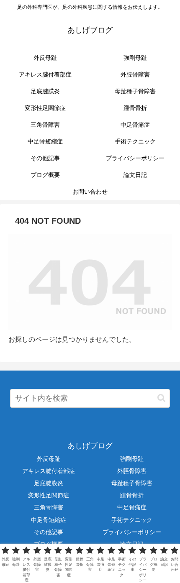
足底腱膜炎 (48, 483)
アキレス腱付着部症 (48, 471)
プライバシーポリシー (132, 532)
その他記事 (48, 532)
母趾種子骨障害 (131, 483)
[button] (161, 398)
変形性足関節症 (48, 495)
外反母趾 (48, 458)
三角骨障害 (48, 507)
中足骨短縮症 (48, 520)
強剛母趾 (132, 458)
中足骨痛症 (132, 507)
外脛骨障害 (132, 471)
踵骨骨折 (132, 495)
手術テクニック (131, 520)
